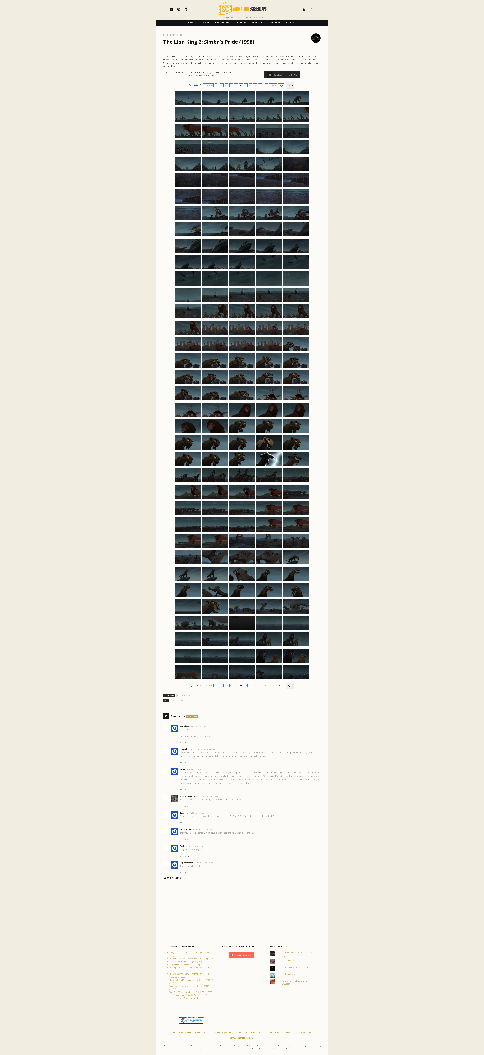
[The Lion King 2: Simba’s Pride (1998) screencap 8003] (242, 367)
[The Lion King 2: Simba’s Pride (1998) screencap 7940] (296, 154)
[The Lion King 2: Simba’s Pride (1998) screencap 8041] (188, 498)
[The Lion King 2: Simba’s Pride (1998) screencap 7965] (296, 236)
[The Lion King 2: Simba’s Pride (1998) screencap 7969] (269, 252)
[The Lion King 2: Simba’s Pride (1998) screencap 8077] (215, 613)
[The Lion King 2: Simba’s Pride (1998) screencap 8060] (296, 547)
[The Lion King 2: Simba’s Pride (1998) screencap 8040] (296, 482)
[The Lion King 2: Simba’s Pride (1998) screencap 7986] (188, 318)
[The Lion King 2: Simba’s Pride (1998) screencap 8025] (296, 433)
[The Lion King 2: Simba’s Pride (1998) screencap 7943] (242, 170)
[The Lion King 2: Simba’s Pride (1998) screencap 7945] (296, 170)
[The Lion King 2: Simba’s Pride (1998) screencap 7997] (215, 351)
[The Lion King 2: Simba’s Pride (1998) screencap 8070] (296, 580)
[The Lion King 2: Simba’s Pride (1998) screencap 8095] (296, 662)
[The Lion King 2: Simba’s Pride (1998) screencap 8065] (296, 564)
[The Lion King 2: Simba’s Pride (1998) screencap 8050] (296, 515)
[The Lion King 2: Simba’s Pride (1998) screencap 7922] (215, 105)
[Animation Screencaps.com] (242, 8)
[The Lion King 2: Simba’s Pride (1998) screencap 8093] (242, 662)
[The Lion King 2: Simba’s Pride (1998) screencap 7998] (242, 351)
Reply (214, 726)
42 (226, 85)
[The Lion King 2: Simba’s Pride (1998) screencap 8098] (242, 679)
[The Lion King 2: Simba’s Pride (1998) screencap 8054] (269, 531)
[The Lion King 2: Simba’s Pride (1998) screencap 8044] (269, 498)
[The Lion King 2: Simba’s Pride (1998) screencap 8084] (269, 629)
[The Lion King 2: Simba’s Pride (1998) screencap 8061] (188, 564)
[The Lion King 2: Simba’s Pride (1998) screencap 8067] (215, 580)
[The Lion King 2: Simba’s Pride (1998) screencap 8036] (188, 482)
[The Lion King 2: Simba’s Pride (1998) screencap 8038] (242, 482)
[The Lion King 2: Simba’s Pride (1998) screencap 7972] (215, 269)
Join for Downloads (223, 1032)
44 (236, 85)
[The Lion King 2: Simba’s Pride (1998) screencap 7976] (188, 285)
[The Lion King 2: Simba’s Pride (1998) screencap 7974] (269, 269)
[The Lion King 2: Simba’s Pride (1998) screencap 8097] (215, 679)
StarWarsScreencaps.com (242, 1038)
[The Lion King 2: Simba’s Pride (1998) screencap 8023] (242, 433)
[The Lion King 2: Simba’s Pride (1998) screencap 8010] (296, 383)
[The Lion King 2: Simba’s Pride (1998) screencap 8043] (242, 498)
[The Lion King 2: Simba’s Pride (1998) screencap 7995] (296, 334)
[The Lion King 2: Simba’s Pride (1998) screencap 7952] (215, 203)
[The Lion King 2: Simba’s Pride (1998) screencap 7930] (296, 121)
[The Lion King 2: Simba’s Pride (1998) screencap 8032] (215, 465)
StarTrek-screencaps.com (298, 1032)
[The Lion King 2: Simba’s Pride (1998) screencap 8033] (242, 465)
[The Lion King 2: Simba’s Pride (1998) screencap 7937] (215, 154)
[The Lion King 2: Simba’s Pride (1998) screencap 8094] (269, 662)
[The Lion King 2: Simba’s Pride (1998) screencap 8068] (242, 580)
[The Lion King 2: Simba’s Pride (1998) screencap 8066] (188, 580)
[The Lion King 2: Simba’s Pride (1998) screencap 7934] (269, 138)
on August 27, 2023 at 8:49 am (199, 726)
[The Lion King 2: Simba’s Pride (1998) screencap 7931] (188, 138)
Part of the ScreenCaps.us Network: (190, 1032)
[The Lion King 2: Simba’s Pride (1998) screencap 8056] (188, 547)
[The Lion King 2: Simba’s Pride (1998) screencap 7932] (215, 138)
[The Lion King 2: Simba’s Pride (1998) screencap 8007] (215, 383)
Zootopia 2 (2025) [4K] (291, 974)
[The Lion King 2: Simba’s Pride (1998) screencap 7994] (269, 334)
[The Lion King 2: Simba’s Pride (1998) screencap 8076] (188, 613)
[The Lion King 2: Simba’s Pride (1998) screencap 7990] (296, 318)
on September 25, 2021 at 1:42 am (203, 749)
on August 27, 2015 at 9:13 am (208, 796)
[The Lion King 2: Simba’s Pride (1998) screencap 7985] (296, 302)
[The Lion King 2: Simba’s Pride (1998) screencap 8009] (269, 383)
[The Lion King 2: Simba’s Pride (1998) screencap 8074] (269, 597)
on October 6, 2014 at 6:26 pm (204, 829)
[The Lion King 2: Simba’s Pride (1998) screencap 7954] (269, 203)
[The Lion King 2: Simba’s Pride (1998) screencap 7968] (242, 252)
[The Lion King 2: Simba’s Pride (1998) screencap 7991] (188, 334)
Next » (273, 85)
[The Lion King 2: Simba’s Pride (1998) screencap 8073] (242, 597)
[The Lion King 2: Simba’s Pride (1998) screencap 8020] (296, 416)
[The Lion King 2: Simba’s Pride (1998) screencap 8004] (269, 367)
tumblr (189, 9)
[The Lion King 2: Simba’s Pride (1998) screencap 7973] (242, 269)
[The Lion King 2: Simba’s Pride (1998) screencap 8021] (188, 433)
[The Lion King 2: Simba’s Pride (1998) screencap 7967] (215, 252)
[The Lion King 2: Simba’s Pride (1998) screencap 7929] (269, 121)
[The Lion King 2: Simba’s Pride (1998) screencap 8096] (188, 679)
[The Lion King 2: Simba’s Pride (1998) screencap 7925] (296, 105)
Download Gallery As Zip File (285, 75)
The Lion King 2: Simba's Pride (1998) (296, 967)
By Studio (257, 22)
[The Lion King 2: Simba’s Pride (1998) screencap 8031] (188, 465)
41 (222, 85)
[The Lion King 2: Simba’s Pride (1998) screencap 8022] (215, 433)
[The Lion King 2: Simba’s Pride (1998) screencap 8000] (296, 351)
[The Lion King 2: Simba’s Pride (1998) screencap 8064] (269, 564)
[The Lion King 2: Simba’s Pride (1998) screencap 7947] (215, 187)
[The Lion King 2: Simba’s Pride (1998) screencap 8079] (269, 613)
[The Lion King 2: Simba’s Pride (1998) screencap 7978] (242, 285)
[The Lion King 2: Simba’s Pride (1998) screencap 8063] (242, 564)
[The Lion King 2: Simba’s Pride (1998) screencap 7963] (242, 236)
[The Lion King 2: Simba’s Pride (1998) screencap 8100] (296, 679)
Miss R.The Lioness (188, 796)
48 (255, 85)
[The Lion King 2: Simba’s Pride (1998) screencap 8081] (188, 629)
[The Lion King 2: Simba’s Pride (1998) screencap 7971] (188, 269)
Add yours (192, 716)
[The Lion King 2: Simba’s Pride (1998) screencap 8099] (269, 679)
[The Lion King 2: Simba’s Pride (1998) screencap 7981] (188, 302)
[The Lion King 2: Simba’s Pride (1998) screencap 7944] (269, 170)
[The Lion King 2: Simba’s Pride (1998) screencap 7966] (188, 252)
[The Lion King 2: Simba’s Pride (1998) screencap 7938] (242, 154)
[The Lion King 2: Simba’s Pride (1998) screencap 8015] (296, 400)
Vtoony (183, 769)
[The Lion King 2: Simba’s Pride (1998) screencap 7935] (296, 138)
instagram (181, 9)
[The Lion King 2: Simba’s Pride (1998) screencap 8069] (269, 580)
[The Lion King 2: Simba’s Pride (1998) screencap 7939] (269, 154)
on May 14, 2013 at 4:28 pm (196, 846)
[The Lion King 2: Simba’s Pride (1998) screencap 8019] (269, 416)
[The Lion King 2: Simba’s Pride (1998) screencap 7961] (188, 236)
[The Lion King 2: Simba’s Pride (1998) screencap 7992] (215, 334)
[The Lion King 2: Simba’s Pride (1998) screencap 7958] (242, 220)
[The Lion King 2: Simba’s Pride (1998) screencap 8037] (215, 482)
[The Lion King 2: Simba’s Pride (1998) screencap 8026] (188, 449)
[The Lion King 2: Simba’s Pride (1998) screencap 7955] (296, 203)
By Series (241, 22)
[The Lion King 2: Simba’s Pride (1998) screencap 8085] (296, 629)
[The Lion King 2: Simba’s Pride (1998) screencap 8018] (242, 416)
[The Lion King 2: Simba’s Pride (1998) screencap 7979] (269, 285)
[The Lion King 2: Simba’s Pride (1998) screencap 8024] (269, 433)
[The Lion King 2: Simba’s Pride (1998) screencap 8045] (296, 498)
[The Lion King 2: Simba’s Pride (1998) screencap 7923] (242, 105)
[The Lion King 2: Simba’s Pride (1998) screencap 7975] (296, 269)
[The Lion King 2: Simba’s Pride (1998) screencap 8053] (242, 531)
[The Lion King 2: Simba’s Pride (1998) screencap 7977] (215, 285)
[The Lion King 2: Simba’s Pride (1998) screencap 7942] (215, 170)
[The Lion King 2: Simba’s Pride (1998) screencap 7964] (269, 236)
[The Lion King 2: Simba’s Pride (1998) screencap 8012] (215, 400)
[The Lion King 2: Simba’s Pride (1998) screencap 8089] (269, 646)
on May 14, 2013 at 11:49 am (204, 863)
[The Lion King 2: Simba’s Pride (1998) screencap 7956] (188, 220)
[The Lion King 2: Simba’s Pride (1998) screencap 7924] (269, 105)
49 (260, 85)
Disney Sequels (183, 696)
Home (190, 22)
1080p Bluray (177, 701)
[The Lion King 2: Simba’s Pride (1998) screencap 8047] (215, 515)
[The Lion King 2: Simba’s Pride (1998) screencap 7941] (188, 170)
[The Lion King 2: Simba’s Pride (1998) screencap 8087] (215, 646)
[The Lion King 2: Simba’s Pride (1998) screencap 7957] (215, 220)
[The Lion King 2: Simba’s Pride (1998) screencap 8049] (269, 515)
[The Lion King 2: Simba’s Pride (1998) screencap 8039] (269, 482)
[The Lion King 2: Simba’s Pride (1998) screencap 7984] (269, 302)
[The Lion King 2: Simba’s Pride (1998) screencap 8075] (296, 597)
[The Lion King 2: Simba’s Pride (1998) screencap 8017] (215, 416)
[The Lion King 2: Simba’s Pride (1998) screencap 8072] (215, 597)
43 (231, 85)
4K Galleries (273, 22)
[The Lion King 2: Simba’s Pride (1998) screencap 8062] (215, 564)
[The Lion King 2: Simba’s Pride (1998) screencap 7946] (188, 187)
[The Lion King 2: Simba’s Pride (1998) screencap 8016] (188, 416)
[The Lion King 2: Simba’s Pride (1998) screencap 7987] (215, 318)
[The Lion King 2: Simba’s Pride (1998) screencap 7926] (188, 121)
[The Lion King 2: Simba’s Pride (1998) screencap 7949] (269, 187)
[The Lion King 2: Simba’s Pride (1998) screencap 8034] (269, 465)
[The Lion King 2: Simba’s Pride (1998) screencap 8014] (269, 400)
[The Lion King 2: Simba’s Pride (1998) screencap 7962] (215, 236)
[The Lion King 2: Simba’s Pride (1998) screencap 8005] (296, 367)
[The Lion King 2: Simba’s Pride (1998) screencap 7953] (242, 203)
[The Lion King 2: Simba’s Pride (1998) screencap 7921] (188, 105)
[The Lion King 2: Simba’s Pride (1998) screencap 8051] (188, 531)
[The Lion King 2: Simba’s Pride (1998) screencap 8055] (296, 531)
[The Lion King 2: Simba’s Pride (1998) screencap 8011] (188, 400)
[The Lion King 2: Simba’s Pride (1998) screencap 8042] (215, 498)
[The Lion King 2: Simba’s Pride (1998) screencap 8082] (215, 629)
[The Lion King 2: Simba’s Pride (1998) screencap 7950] (296, 187)
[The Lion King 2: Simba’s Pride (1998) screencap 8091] (188, 662)
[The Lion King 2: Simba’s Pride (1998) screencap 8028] (242, 449)
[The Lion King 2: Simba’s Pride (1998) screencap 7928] (242, 121)
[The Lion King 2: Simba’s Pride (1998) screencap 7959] (269, 220)
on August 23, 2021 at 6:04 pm (197, 769)
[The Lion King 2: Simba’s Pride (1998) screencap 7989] (269, 318)
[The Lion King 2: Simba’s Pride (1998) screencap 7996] (188, 351)
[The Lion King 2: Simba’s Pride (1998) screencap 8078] (242, 613)
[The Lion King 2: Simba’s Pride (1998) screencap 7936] (188, 154)
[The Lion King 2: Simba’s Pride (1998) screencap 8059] (269, 547)
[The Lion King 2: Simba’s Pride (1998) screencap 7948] (242, 187)
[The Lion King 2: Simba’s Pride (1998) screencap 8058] (242, 547)
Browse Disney (224, 22)
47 (250, 85)
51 (266, 85)
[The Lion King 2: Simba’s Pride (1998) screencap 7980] (296, 285)
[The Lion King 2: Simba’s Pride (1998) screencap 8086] (188, 646)
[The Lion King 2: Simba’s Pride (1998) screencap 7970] (296, 252)
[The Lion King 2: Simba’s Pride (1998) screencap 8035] (296, 465)
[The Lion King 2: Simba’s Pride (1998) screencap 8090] (296, 646)
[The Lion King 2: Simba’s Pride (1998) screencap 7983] (242, 302)
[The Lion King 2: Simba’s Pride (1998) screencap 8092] (215, 662)
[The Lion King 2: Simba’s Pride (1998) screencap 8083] (242, 629)
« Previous (208, 85)
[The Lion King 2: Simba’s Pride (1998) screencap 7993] (242, 334)
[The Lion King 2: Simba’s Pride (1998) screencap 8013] (242, 400)
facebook (174, 9)
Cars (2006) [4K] (288, 960)
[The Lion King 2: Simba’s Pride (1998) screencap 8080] (296, 613)
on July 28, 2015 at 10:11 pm (195, 813)
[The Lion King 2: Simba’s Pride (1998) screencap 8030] (296, 449)
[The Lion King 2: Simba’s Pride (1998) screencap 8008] (242, 383)
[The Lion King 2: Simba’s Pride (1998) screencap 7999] (269, 351)
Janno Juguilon (186, 829)
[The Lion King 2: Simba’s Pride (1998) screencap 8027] (215, 449)
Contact (292, 22)
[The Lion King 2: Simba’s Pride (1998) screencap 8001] (188, 367)
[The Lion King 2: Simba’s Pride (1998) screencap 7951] (188, 203)
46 (246, 85)
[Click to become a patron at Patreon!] (241, 959)
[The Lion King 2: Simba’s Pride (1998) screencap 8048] (242, 515)
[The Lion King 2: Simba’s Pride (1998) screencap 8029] (269, 449)
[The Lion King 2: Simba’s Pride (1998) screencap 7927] (215, 121)
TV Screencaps (273, 1032)
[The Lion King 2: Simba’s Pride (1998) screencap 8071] (188, 597)
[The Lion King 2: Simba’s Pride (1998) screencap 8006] (188, 383)
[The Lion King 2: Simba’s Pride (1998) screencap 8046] (188, 515)
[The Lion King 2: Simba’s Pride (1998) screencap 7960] (296, 220)
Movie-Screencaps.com (250, 1032)
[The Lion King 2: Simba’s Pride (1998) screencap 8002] (215, 367)
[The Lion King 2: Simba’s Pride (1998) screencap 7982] (215, 302)
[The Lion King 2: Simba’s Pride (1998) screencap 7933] (242, 138)
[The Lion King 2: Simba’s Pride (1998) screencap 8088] (242, 646)
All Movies (204, 22)
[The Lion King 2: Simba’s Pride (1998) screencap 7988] (242, 318)
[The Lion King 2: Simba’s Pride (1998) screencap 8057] (215, 547)
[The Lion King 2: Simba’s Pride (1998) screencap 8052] (215, 531)
